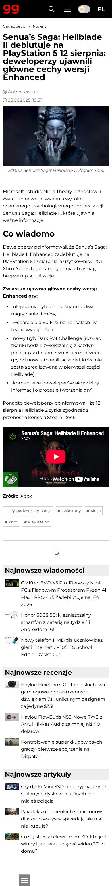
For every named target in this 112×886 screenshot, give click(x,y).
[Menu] (67, 9)
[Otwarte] (24, 880)
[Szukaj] (51, 9)
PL (101, 9)
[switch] (84, 9)
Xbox (26, 496)
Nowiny (40, 26)
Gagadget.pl (14, 26)
